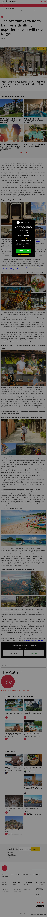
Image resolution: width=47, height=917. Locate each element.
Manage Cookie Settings (23, 254)
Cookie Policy (23, 238)
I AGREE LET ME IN (23, 251)
